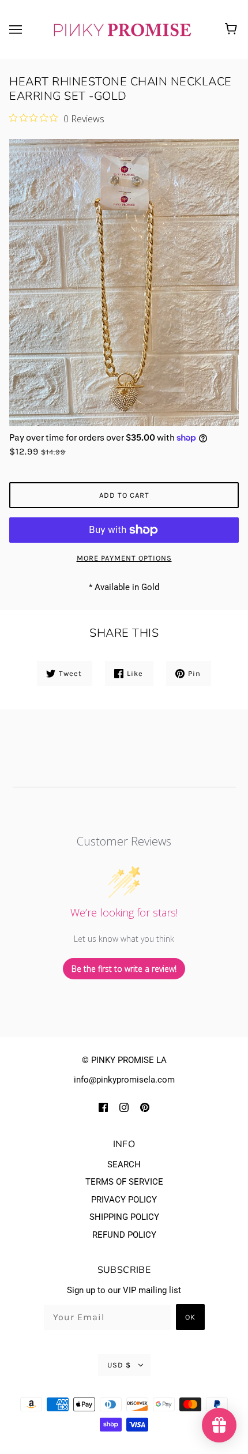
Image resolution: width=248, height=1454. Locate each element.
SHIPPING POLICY (124, 1217)
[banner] (122, 29)
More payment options (124, 558)
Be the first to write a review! (124, 968)
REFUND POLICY (124, 1235)
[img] (103, 1107)
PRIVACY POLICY (124, 1199)
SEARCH (124, 1164)
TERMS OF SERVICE (124, 1182)
